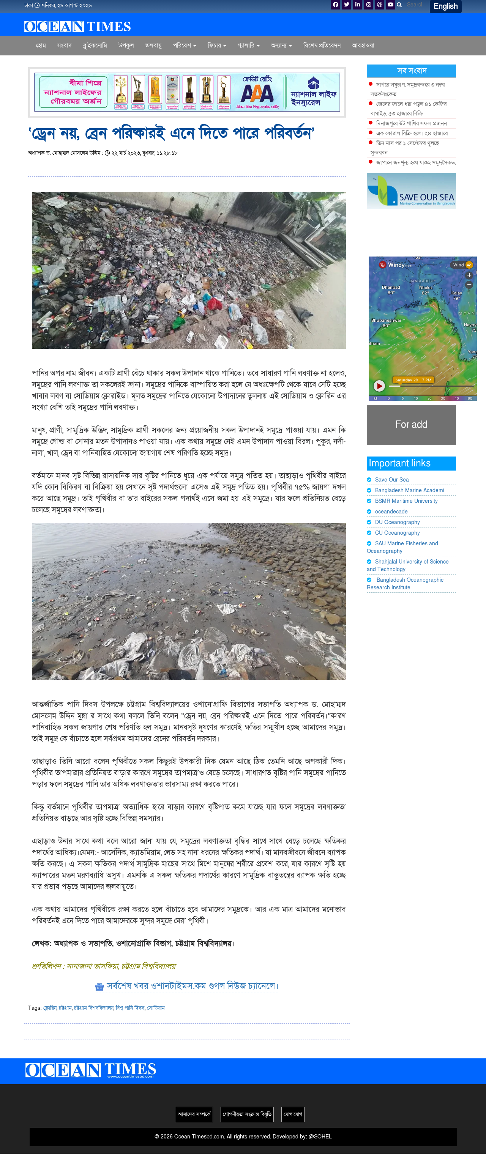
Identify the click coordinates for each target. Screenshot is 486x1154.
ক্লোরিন (50, 1008)
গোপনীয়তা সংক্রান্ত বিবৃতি (247, 1114)
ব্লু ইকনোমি (95, 45)
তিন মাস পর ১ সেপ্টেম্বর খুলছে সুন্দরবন (405, 147)
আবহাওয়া (363, 45)
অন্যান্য (279, 45)
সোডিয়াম (156, 1008)
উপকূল (126, 45)
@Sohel (320, 1136)
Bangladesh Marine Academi (409, 490)
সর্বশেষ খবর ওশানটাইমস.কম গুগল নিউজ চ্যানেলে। (192, 986)
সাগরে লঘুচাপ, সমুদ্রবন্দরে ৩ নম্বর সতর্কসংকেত (408, 89)
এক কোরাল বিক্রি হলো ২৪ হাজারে (412, 133)
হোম (41, 45)
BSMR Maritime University (406, 501)
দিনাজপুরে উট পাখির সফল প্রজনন (411, 123)
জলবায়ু (153, 45)
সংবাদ (64, 45)
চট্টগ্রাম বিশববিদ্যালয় (94, 1008)
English (446, 6)
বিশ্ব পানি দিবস (130, 1008)
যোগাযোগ (293, 1114)
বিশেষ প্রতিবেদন (322, 45)
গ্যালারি (247, 45)
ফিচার (215, 45)
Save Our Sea (392, 479)
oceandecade (391, 511)
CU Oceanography (397, 533)
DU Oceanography (397, 522)
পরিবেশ (183, 45)
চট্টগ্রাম (65, 1008)
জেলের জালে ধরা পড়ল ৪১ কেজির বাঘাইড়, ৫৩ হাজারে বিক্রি (409, 108)
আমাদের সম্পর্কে (194, 1114)
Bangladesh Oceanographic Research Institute (405, 583)
